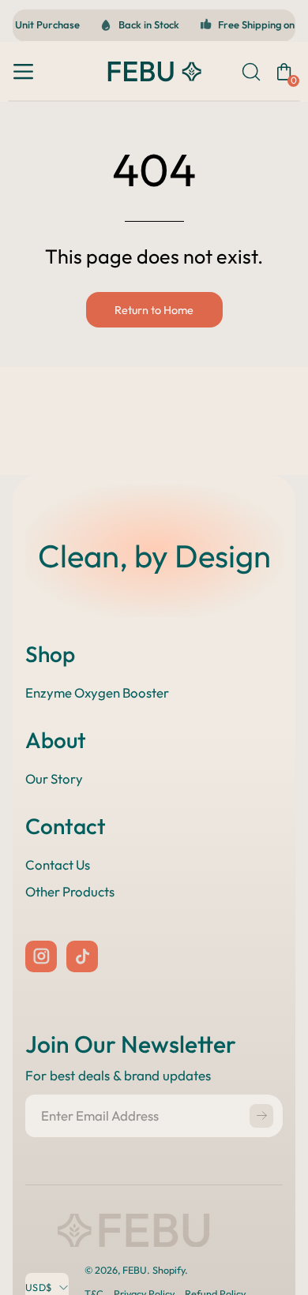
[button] (250, 72)
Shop (50, 654)
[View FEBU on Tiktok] (82, 956)
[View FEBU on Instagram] (41, 956)
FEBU (134, 1269)
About (55, 740)
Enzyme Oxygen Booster (97, 692)
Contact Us (57, 864)
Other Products (70, 891)
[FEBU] (154, 72)
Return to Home (154, 310)
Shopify (168, 1269)
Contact (65, 826)
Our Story (54, 778)
